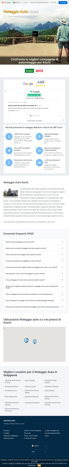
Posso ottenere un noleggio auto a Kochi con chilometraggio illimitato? (30, 300)
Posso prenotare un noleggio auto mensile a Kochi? (23, 254)
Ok (39, 465)
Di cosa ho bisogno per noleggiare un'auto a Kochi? (23, 261)
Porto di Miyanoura (11, 396)
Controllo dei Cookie (30, 438)
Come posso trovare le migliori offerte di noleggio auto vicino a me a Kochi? (32, 267)
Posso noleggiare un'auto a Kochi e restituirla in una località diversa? (29, 294)
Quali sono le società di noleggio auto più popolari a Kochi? (26, 248)
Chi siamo (6, 430)
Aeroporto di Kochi (11, 390)
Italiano (18, 2)
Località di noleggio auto (52, 430)
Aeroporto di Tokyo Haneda (51, 381)
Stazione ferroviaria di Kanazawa (12, 410)
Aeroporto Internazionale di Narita (13, 381)
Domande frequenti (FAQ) (52, 433)
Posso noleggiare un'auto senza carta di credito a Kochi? (25, 280)
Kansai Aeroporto (30, 386)
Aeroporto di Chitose (11, 386)
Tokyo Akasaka (49, 390)
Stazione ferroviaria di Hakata (32, 391)
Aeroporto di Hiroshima (32, 402)
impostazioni (31, 465)
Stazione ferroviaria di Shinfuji (52, 397)
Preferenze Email (9, 438)
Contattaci (6, 433)
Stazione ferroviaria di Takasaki (12, 404)
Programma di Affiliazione (11, 435)
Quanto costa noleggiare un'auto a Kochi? (20, 242)
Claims (47, 435)
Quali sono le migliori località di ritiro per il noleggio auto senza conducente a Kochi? (32, 287)
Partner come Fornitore (31, 435)
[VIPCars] (5, 16)
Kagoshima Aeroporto (32, 396)
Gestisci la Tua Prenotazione (39, 2)
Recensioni (27, 433)
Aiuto (53, 2)
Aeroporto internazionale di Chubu (52, 404)
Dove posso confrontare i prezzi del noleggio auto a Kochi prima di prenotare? (32, 307)
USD (25, 2)
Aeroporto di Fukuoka (51, 386)
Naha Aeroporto (30, 380)
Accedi (64, 2)
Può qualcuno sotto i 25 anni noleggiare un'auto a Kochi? (25, 273)
